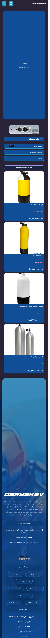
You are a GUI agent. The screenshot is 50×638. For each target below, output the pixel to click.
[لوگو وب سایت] (38, 3)
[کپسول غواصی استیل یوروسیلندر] (24, 288)
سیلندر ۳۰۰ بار (38, 255)
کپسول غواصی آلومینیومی (33, 357)
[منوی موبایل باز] (11, 3)
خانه (27, 67)
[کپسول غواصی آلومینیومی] (24, 339)
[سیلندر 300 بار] (24, 238)
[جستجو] (4, 3)
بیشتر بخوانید (15, 515)
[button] (24, 139)
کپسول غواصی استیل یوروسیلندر (31, 306)
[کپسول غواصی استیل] (24, 187)
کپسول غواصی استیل (35, 204)
